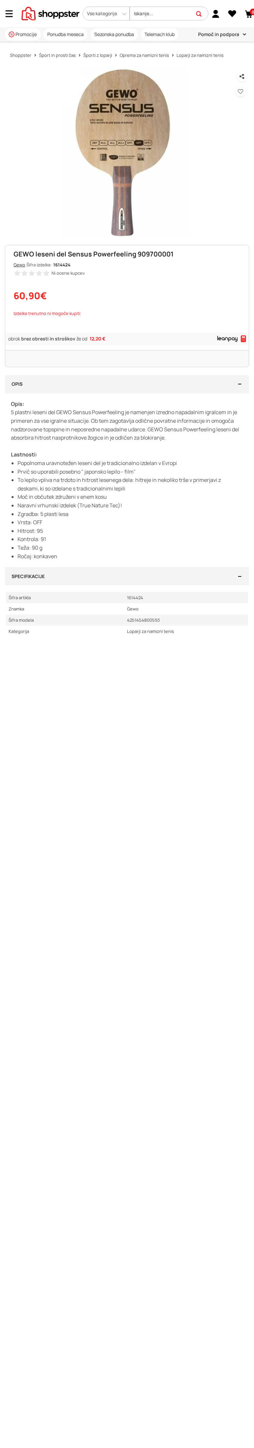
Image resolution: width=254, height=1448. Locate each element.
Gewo (19, 265)
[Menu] (11, 13)
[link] (216, 13)
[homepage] (50, 13)
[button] (106, 13)
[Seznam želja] (232, 14)
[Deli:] (242, 76)
